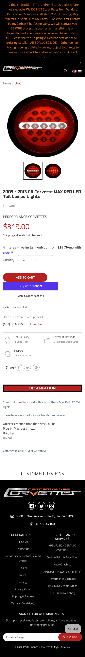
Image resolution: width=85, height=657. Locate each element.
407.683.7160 (45, 523)
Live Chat (36, 324)
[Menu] (80, 71)
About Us (23, 542)
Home (7, 83)
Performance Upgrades (62, 579)
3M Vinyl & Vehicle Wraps (62, 586)
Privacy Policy (23, 589)
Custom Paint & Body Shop (62, 557)
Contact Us (22, 549)
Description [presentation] (42, 388)
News (22, 575)
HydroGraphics (62, 564)
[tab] (42, 388)
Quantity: (9, 259)
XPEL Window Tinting (62, 593)
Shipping (8, 235)
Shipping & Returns (22, 596)
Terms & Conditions (22, 603)
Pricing (23, 582)
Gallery (23, 568)
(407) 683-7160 (14, 324)
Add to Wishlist (16, 307)
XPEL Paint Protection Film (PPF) (62, 571)
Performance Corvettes (36, 647)
